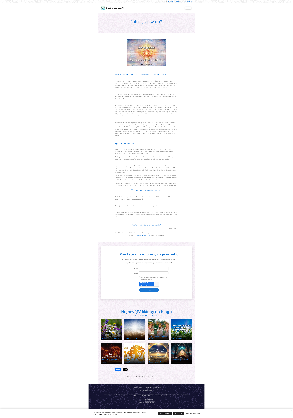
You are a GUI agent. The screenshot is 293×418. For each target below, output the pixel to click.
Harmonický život (150, 401)
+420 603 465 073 (188, 1)
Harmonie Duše (149, 399)
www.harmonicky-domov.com (142, 235)
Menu (188, 8)
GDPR (146, 406)
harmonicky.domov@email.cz (174, 1)
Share (118, 369)
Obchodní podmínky (146, 407)
